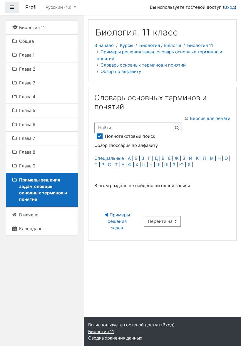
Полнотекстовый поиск (130, 136)
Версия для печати (210, 118)
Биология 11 (200, 45)
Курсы (126, 45)
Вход (229, 7)
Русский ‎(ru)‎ (59, 7)
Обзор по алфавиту (121, 71)
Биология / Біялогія (160, 45)
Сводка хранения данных (115, 338)
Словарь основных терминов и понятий (143, 65)
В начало (104, 45)
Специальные (109, 158)
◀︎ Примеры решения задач (117, 221)
